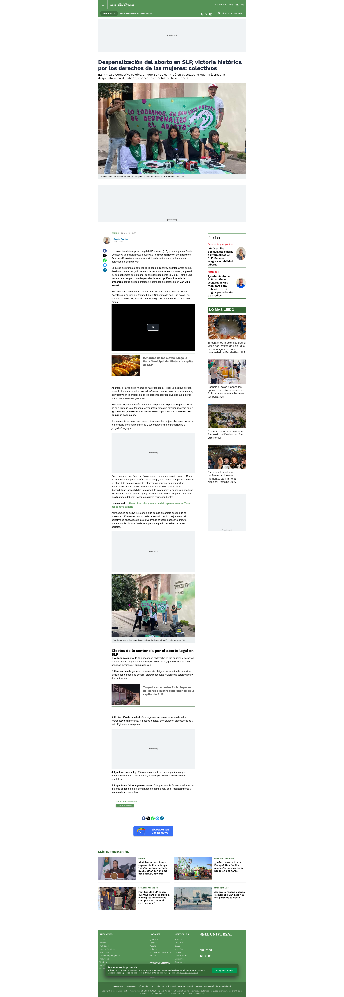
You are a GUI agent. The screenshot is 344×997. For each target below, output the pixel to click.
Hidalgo (153, 949)
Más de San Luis (107, 949)
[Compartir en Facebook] (105, 251)
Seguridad (104, 959)
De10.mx (179, 943)
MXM (142, 13)
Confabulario (181, 956)
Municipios (104, 952)
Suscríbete (109, 13)
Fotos (149, 13)
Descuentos (180, 962)
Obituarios (179, 959)
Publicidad (171, 986)
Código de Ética (146, 986)
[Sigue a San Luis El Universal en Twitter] (207, 14)
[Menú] (103, 4)
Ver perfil (118, 241)
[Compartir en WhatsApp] (105, 260)
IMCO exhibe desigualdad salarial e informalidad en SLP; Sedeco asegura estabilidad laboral (220, 256)
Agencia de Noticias (129, 13)
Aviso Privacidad (185, 986)
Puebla (153, 946)
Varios (152, 978)
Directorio (118, 986)
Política (103, 943)
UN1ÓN (178, 952)
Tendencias (104, 962)
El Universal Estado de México (160, 954)
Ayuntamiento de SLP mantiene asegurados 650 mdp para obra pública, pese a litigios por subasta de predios (220, 286)
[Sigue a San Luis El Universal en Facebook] (203, 14)
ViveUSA (179, 949)
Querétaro (154, 939)
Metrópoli (213, 271)
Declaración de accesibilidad (217, 986)
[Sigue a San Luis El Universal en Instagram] (211, 14)
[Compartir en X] (105, 255)
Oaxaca (153, 943)
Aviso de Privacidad (189, 973)
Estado (115, 233)
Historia (198, 986)
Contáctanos (130, 986)
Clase (177, 946)
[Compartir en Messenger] (105, 265)
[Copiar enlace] (105, 270)
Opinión (214, 237)
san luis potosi (125, 806)
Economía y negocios (220, 244)
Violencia (159, 986)
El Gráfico (179, 939)
